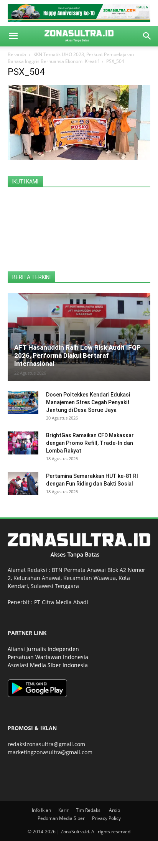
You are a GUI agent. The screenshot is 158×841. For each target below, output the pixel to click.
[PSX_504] (79, 158)
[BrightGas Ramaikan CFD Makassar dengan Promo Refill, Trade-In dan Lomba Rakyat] (23, 442)
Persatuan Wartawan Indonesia (48, 657)
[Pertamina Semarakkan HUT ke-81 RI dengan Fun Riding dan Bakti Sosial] (23, 483)
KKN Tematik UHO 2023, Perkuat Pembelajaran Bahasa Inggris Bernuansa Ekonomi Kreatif (71, 57)
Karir (63, 810)
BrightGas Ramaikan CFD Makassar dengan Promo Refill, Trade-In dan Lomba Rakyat (90, 443)
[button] (13, 36)
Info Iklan (41, 810)
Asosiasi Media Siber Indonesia (48, 665)
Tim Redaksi (89, 810)
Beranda (17, 54)
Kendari (18, 586)
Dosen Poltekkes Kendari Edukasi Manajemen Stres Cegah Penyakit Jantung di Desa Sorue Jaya (88, 402)
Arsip (114, 810)
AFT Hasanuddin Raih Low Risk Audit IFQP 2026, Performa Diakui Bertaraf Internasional (77, 355)
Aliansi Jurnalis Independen (43, 649)
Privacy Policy (106, 818)
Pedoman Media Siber (61, 818)
